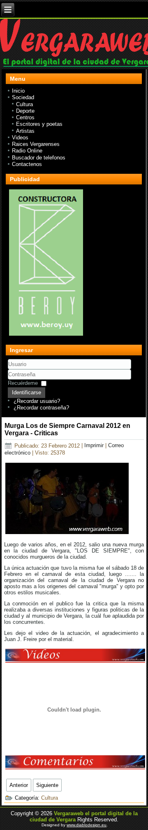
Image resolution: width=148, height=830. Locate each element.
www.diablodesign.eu (86, 825)
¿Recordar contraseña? (41, 408)
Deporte (25, 111)
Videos (20, 137)
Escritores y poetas (39, 124)
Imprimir (94, 446)
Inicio (18, 91)
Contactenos (27, 164)
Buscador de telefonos (38, 158)
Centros (25, 117)
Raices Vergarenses (36, 144)
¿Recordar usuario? (37, 401)
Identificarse (26, 392)
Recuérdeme (23, 383)
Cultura (24, 104)
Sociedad (23, 97)
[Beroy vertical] (46, 335)
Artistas (25, 131)
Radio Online (27, 151)
